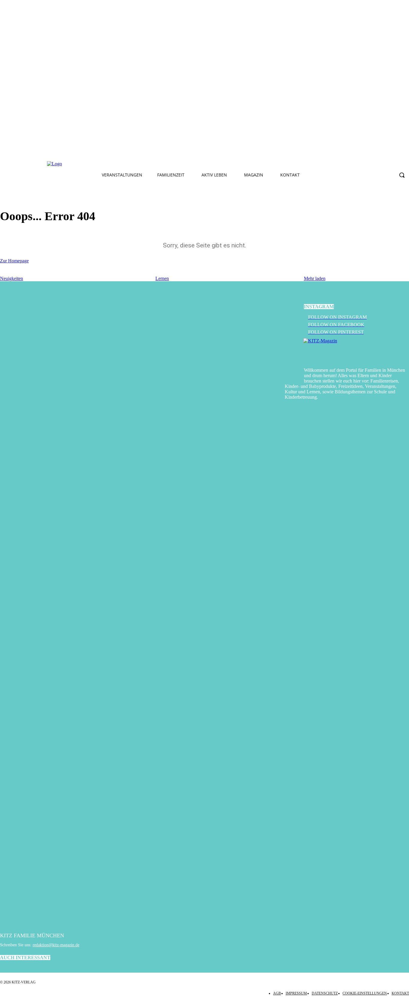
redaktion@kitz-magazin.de (56, 945)
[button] (402, 175)
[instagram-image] (216, 451)
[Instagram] (143, 164)
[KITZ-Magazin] (356, 350)
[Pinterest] (157, 164)
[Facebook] (129, 164)
